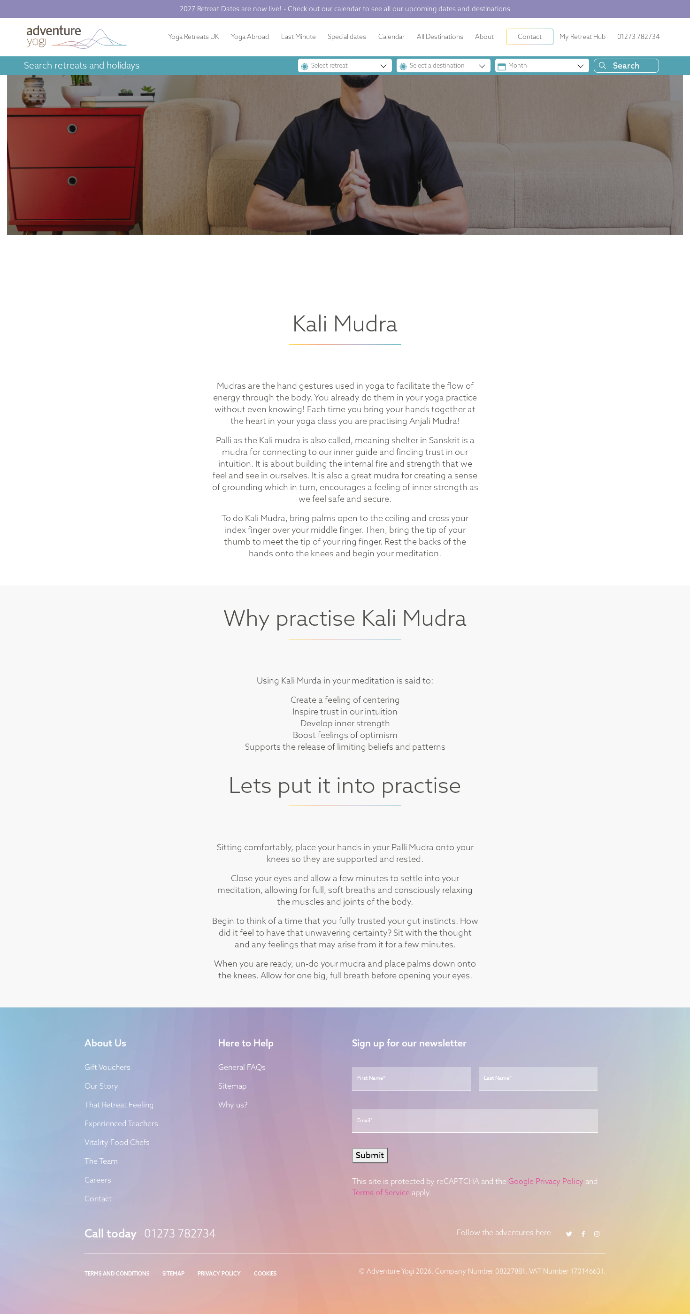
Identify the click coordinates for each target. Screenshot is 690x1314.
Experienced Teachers (121, 1123)
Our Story (101, 1086)
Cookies (265, 1273)
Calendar (391, 36)
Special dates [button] (347, 36)
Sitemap (232, 1086)
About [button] (484, 36)
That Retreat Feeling (118, 1104)
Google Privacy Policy (545, 1181)
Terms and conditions (116, 1273)
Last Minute (298, 36)
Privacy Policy (219, 1273)
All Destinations (440, 36)
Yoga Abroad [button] (250, 36)
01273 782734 (638, 36)
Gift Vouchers (107, 1067)
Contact (530, 36)
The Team (101, 1161)
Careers (97, 1179)
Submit (370, 1155)
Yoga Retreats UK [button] (193, 36)
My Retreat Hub (583, 36)
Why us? (232, 1104)
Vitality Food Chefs (117, 1142)
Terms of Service (381, 1192)
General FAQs (242, 1067)
